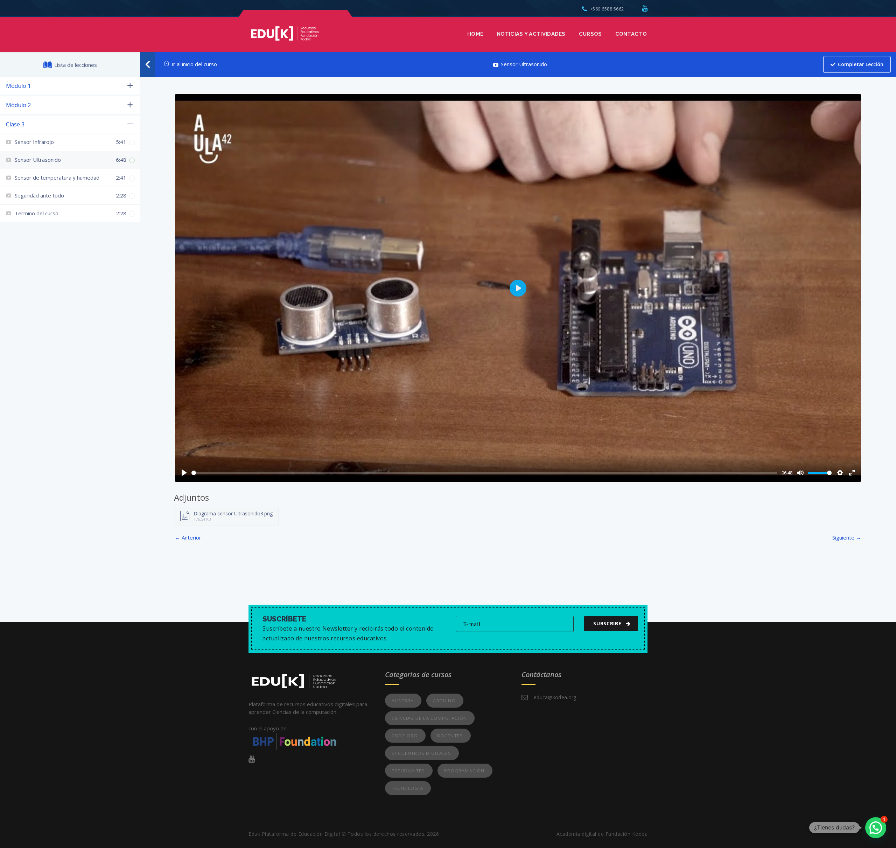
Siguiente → (846, 537)
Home (475, 34)
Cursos (590, 34)
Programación (464, 770)
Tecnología (407, 788)
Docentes (450, 735)
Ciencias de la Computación (429, 718)
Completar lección (860, 64)
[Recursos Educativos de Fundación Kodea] (284, 32)
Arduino (444, 700)
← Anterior (188, 537)
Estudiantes (408, 770)
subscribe (607, 623)
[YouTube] (645, 8)
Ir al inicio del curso (194, 64)
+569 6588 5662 (607, 9)
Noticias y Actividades (531, 34)
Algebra (403, 700)
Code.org (405, 735)
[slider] (484, 473)
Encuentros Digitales (421, 753)
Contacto (631, 34)
